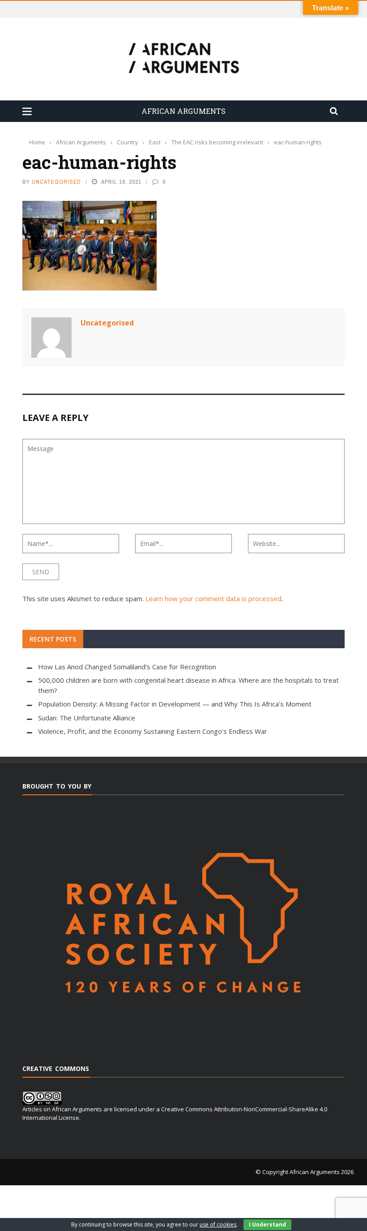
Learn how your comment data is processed (213, 598)
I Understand (267, 1224)
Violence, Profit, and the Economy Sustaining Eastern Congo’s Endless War (152, 731)
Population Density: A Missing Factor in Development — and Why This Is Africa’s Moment (175, 703)
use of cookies (218, 1224)
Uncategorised (56, 182)
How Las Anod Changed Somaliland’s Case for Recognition (127, 666)
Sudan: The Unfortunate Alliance (86, 717)
